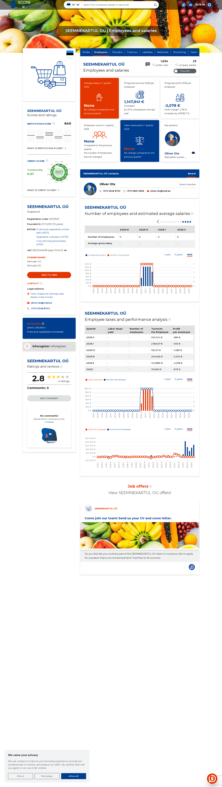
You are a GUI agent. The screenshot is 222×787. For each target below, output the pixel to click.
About (20, 776)
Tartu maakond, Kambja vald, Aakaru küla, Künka (47, 295)
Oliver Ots (171, 153)
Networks (162, 52)
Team (194, 52)
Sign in (200, 4)
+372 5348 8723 (40, 308)
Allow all (74, 776)
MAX (189, 254)
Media (86, 52)
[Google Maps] (29, 295)
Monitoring (179, 52)
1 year (167, 254)
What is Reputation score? (45, 148)
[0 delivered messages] (147, 64)
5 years (179, 254)
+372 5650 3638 (135, 191)
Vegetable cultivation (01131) (52, 236)
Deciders (117, 52)
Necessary (47, 776)
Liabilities (147, 52)
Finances (132, 52)
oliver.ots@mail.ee (41, 302)
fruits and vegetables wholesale (45, 331)
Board (192, 173)
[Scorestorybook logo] (26, 4)
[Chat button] (183, 4)
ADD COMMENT (49, 398)
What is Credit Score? (41, 190)
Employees (100, 52)
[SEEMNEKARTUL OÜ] (49, 75)
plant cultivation (36, 327)
